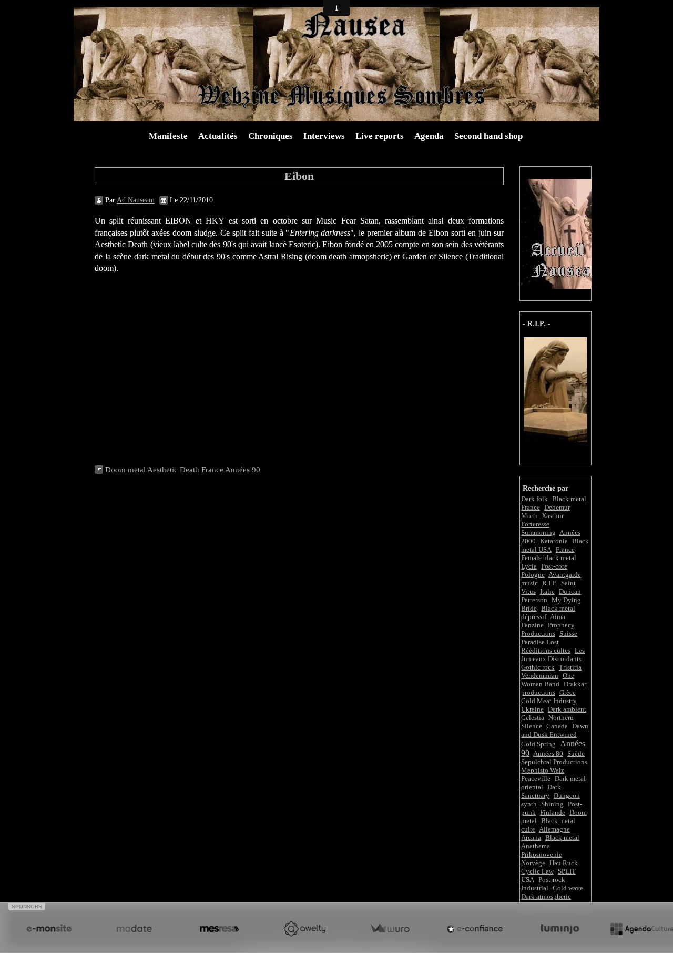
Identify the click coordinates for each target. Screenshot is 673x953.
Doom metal (125, 469)
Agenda (429, 136)
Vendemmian (539, 676)
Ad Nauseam (136, 200)
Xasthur (553, 516)
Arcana (531, 838)
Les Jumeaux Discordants (553, 654)
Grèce (567, 692)
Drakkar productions (553, 688)
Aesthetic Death (173, 469)
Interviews (324, 136)
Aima (557, 617)
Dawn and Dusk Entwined (554, 730)
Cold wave (568, 888)
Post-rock (551, 880)
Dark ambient (567, 709)
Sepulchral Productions (554, 762)
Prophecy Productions (548, 629)
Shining (552, 804)
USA (527, 880)
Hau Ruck (563, 863)
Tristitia (570, 667)
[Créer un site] (49, 928)
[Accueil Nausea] (557, 233)
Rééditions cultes (545, 650)
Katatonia (554, 541)
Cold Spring (538, 744)
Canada (557, 726)
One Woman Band (547, 680)
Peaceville (535, 779)
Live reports (379, 136)
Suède (576, 753)
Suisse (568, 633)
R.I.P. (549, 583)
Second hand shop (488, 136)
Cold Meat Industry (549, 701)
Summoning (538, 532)
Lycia (529, 566)
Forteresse (535, 524)
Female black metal (548, 558)
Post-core (554, 566)
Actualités (218, 136)
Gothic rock (538, 667)
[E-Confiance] (474, 928)
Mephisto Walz (542, 770)
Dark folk (534, 499)
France (565, 549)
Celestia (532, 718)
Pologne (533, 575)
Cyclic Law (537, 871)
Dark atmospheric (546, 896)
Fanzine (532, 625)
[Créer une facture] (389, 928)
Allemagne (554, 829)
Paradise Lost (540, 642)
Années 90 (242, 469)
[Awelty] (304, 928)
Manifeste (168, 136)
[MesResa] (219, 928)
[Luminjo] (560, 928)
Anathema (535, 846)
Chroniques (270, 136)
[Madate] (134, 928)
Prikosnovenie (541, 854)
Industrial (534, 888)
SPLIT (567, 871)
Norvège (533, 863)
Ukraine (532, 709)
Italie (547, 591)
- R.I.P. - (536, 324)
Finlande (552, 812)
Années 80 (548, 753)
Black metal (562, 838)
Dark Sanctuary (541, 791)
